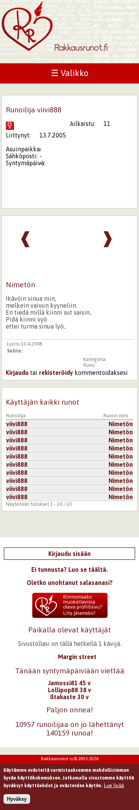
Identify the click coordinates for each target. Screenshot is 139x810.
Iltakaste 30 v (69, 696)
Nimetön (120, 423)
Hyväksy (17, 799)
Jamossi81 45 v (69, 683)
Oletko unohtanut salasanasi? (70, 582)
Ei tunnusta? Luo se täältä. (69, 569)
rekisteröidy (56, 372)
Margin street (77, 656)
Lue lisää (114, 785)
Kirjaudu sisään (69, 553)
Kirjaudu (17, 372)
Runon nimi (115, 416)
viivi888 (16, 423)
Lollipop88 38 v (69, 689)
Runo (89, 365)
